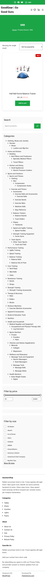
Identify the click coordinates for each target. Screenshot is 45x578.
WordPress (6, 576)
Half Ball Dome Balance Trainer (22, 94)
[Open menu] (31, 9)
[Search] (37, 126)
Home (14, 30)
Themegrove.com (28, 576)
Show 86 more (9, 463)
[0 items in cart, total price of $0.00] (39, 9)
